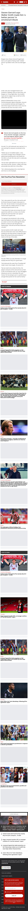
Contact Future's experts (7, 876)
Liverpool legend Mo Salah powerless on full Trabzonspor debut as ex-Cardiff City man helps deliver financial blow (14, 847)
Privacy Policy (18, 900)
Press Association (14, 23)
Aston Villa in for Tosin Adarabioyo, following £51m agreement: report (12, 853)
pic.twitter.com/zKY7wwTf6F (13, 138)
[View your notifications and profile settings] (14, 2)
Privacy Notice (18, 189)
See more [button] (14, 143)
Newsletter (24, 55)
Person (3, 9)
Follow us (17, 55)
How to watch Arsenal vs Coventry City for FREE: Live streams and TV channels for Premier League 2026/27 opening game (14, 828)
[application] (14, 119)
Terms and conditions (6, 873)
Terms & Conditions (12, 901)
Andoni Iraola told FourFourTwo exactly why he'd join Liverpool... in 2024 (14, 834)
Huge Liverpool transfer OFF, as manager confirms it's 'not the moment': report (14, 840)
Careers (3, 887)
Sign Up (14, 895)
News (3, 23)
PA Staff (8, 23)
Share (4, 55)
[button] (1, 2)
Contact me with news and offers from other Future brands (14, 892)
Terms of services (16, 187)
